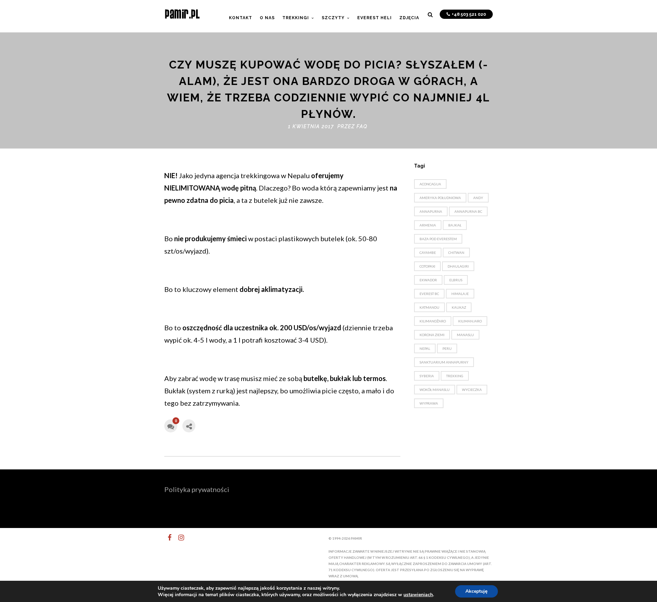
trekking (454, 376)
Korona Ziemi (432, 335)
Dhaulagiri (458, 266)
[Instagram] (178, 537)
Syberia (427, 376)
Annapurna (431, 211)
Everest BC (429, 294)
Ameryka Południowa (440, 198)
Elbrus (455, 280)
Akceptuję (476, 591)
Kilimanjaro (470, 321)
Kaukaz (459, 307)
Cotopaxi (427, 266)
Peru (447, 348)
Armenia (428, 225)
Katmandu (429, 307)
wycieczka (472, 390)
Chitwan (456, 252)
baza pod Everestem (438, 239)
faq (362, 126)
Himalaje (460, 294)
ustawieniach (418, 595)
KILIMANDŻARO (433, 321)
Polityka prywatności (196, 489)
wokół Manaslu (435, 390)
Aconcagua (430, 184)
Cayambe (428, 252)
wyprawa (429, 403)
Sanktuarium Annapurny (444, 362)
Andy (478, 198)
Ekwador (428, 280)
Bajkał (454, 225)
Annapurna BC (468, 211)
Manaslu (465, 335)
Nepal (425, 348)
